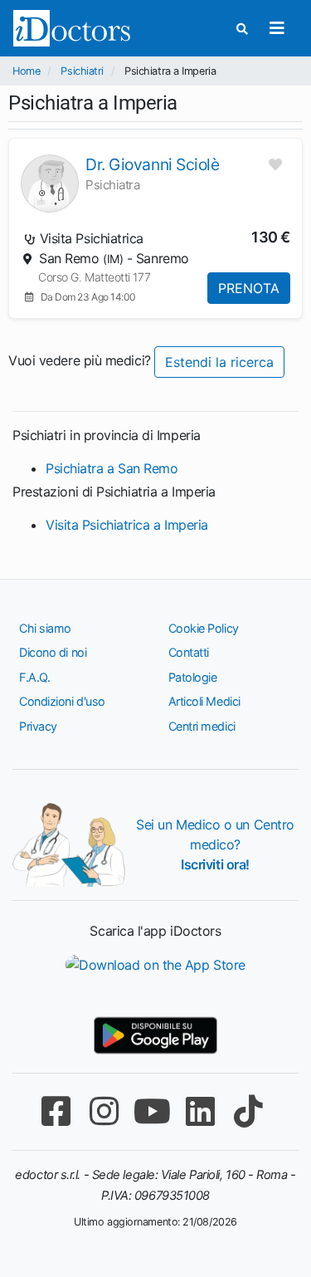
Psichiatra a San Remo (112, 468)
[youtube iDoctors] (152, 1111)
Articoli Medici (204, 701)
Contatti (188, 652)
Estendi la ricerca (219, 362)
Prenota (248, 288)
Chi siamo (45, 628)
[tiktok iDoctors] (249, 1111)
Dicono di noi (52, 652)
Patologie (192, 677)
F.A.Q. (34, 677)
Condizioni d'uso (62, 701)
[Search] (242, 29)
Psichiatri (82, 71)
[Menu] (276, 28)
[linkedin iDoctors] (200, 1111)
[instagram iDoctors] (104, 1111)
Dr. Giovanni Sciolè (152, 164)
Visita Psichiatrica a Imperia (127, 524)
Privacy (38, 726)
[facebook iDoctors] (56, 1111)
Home (26, 71)
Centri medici (202, 726)
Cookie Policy (203, 628)
